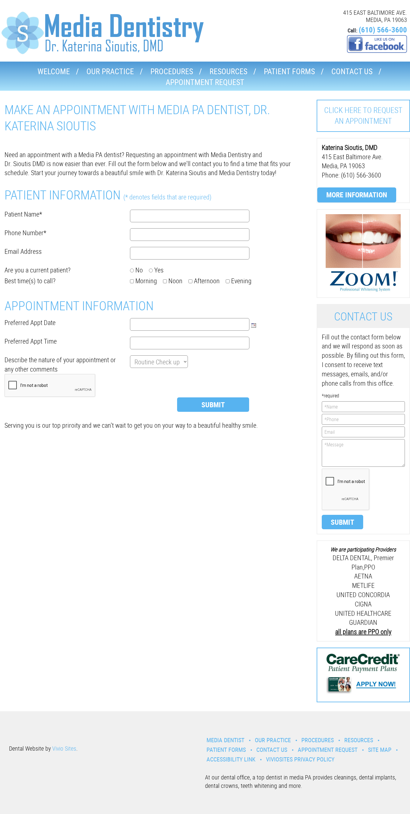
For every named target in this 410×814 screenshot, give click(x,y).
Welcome (54, 71)
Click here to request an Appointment (363, 115)
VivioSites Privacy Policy (300, 759)
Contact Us (351, 71)
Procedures (171, 71)
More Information (356, 194)
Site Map (379, 750)
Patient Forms (289, 71)
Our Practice (110, 71)
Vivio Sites (64, 748)
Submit (342, 522)
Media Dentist (225, 740)
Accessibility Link (231, 759)
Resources (228, 71)
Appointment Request (205, 82)
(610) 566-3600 (383, 30)
